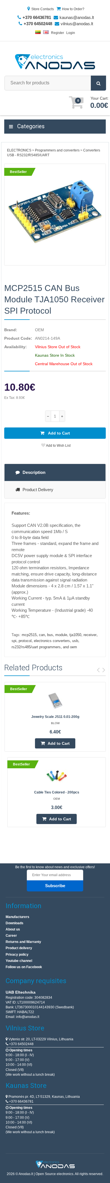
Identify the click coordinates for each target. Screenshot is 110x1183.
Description (34, 472)
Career (11, 936)
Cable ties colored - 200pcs (56, 792)
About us (13, 929)
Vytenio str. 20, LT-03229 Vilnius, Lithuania (40, 1039)
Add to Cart (58, 433)
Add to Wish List (58, 446)
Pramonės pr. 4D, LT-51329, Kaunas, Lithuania (44, 1097)
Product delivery (19, 948)
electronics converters (52, 641)
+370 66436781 (21, 1101)
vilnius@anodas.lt (77, 23)
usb (75, 641)
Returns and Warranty (23, 942)
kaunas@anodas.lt (77, 17)
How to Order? (73, 9)
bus (50, 635)
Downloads (14, 923)
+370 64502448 (21, 1044)
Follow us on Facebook (24, 967)
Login (70, 33)
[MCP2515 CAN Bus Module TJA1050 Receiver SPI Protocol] (55, 214)
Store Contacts (42, 9)
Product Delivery (38, 489)
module (61, 635)
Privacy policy (17, 955)
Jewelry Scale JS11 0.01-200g (55, 717)
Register (57, 33)
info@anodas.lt (27, 1017)
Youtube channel (19, 961)
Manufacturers (17, 917)
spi (14, 641)
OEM (39, 330)
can (42, 635)
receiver (89, 635)
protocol (25, 641)
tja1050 (75, 635)
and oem (70, 647)
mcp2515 (29, 635)
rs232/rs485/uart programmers (36, 647)
